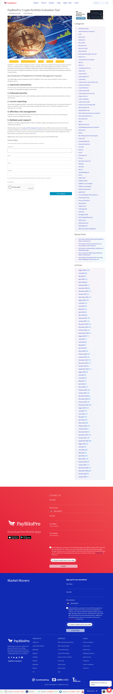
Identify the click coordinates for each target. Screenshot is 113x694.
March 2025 (82, 315)
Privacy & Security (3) (84, 200)
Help (59, 672)
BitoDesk (35, 653)
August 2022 (82, 408)
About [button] (70, 3)
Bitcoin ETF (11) (83, 45)
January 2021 (82, 465)
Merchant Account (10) (84, 161)
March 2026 (82, 282)
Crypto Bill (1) (82, 79)
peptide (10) (82, 192)
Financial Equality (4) (84, 141)
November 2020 (83, 471)
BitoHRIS (35, 661)
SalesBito (35, 657)
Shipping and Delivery (88, 653)
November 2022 (83, 399)
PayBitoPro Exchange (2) (85, 186)
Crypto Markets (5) (83, 88)
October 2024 (83, 330)
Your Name (52, 500)
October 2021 (83, 438)
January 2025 (82, 321)
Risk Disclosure (87, 657)
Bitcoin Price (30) (83, 48)
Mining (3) (81, 164)
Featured (40, 61)
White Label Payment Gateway (66, 642)
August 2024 (82, 336)
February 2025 (83, 318)
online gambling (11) (84, 172)
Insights (65, 3)
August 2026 (82, 270)
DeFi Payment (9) (83, 119)
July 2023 (81, 375)
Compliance (86, 661)
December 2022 (83, 396)
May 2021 (81, 453)
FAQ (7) (80, 133)
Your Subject (52, 524)
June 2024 (82, 342)
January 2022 (82, 429)
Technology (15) (83, 209)
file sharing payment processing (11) (88, 135)
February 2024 (83, 354)
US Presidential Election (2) (86, 217)
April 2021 (82, 456)
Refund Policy (86, 649)
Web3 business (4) (83, 223)
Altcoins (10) (82, 37)
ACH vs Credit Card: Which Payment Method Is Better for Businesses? (90, 254)
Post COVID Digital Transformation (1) (88, 195)
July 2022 (81, 411)
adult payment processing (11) (87, 31)
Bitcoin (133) (82, 42)
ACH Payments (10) (83, 28)
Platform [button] (43, 3)
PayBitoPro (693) (83, 181)
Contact (76, 3)
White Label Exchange (63, 646)
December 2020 (83, 468)
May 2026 (81, 276)
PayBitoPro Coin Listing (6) (85, 183)
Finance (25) (82, 138)
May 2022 (81, 417)
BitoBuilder (35, 649)
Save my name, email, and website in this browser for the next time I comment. (30, 178)
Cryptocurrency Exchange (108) (87, 104)
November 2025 (83, 291)
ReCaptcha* (11, 182)
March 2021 (82, 459)
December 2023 (83, 360)
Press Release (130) (84, 197)
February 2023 (83, 390)
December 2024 (83, 324)
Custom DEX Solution (63, 649)
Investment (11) (83, 155)
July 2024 (81, 339)
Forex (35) (81, 147)
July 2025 (81, 303)
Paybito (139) (82, 178)
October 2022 (83, 402)
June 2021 (82, 450)
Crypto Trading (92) (84, 99)
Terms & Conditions (88, 642)
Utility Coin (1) (82, 220)
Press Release (60, 61)
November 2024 (83, 327)
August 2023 (82, 372)
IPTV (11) (81, 158)
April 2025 (82, 312)
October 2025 (83, 294)
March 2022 (82, 423)
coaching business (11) (85, 68)
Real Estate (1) (82, 203)
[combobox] (52, 511)
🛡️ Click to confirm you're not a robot (63, 560)
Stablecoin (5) (82, 206)
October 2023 (83, 366)
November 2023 (83, 363)
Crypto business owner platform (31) (88, 82)
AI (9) (80, 34)
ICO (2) (80, 152)
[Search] (107, 2)
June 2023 (82, 378)
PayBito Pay (36, 642)
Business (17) (82, 57)
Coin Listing (61, 661)
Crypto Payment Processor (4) (86, 93)
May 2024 (81, 345)
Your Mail (52, 516)
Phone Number (53, 508)
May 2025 (81, 309)
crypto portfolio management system (32, 128)
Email (9, 163)
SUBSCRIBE (75, 630)
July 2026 (81, 273)
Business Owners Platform (65, 657)
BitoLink (35, 668)
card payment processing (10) (86, 59)
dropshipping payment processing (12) (89, 127)
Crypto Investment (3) (84, 85)
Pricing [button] (58, 3)
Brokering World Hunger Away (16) (87, 54)
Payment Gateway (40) (84, 189)
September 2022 (83, 405)
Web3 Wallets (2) (83, 226)
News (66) (81, 166)
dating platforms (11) (84, 110)
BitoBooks (35, 664)
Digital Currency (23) (84, 124)
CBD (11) (81, 62)
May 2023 (81, 381)
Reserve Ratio (61, 668)
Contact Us (86, 668)
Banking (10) (82, 40)
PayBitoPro (50, 61)
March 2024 (82, 351)
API (33, 672)
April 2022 (82, 420)
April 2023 (82, 384)
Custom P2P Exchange (63, 653)
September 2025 (83, 297)
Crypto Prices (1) (83, 96)
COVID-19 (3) (82, 71)
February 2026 (83, 285)
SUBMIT (63, 566)
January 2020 (82, 477)
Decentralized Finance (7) (85, 116)
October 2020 (83, 474)
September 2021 (83, 441)
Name (9, 155)
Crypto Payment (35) (84, 90)
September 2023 (83, 369)
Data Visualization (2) (84, 107)
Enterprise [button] (51, 3)
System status (62, 664)
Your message (53, 533)
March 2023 (82, 387)
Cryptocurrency (14, 61)
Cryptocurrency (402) (84, 102)
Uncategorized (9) (83, 214)
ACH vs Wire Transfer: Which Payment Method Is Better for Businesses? (91, 240)
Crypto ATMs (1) (83, 73)
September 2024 (83, 333)
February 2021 (83, 462)
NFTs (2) (81, 169)
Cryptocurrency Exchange (28, 61)
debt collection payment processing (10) (89, 113)
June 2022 (82, 414)
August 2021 (82, 444)
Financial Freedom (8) (84, 144)
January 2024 (82, 357)
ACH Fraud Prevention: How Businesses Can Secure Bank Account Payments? (90, 244)
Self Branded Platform (38, 646)
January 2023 (82, 393)
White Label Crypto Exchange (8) (87, 228)
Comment (10, 146)
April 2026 (82, 279)
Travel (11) (81, 212)
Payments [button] (35, 3)
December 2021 (83, 432)
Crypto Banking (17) (84, 76)
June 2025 (82, 306)
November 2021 (83, 435)
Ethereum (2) (82, 130)
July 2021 (81, 447)
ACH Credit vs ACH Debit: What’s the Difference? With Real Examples (91, 249)
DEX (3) (80, 121)
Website (10, 170)
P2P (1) (80, 175)
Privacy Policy (99, 553)
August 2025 (82, 300)
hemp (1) (81, 150)
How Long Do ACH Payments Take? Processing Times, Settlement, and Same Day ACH (91, 258)
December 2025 (83, 288)
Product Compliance (88, 664)
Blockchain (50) (82, 51)
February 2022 (83, 426)
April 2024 (82, 348)
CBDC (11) (81, 65)
